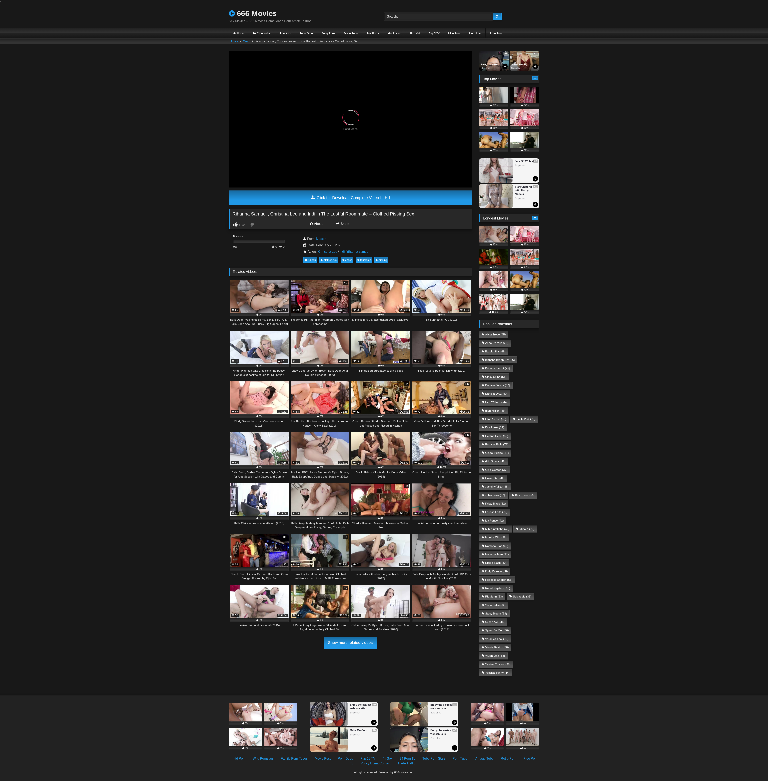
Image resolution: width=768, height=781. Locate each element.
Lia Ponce (494, 520)
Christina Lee (327, 251)
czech (348, 259)
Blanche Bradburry (500, 359)
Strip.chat (485, 68)
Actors (287, 33)
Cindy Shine (495, 376)
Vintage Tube (484, 758)
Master (321, 238)
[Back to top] (755, 770)
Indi (342, 251)
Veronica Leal (496, 638)
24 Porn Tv (407, 758)
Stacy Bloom (496, 613)
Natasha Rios (496, 546)
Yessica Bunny (497, 672)
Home (241, 33)
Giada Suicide (497, 452)
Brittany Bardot (497, 368)
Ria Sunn (494, 596)
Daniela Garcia (497, 385)
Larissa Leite (496, 512)
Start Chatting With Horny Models (519, 64)
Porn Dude (345, 758)
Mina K (527, 529)
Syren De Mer (497, 630)
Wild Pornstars (263, 758)
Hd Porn (240, 758)
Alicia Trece (495, 334)
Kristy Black (495, 503)
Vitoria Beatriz (497, 647)
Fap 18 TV (367, 758)
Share (344, 223)
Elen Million (495, 410)
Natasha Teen (497, 554)
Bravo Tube (350, 33)
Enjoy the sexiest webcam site (491, 64)
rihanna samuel (358, 251)
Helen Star (495, 478)
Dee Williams (496, 402)
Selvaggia (522, 596)
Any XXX (434, 33)
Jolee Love (495, 495)
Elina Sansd (495, 419)
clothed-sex (330, 259)
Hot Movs (475, 33)
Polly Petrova (496, 571)
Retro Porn (508, 758)
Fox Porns (373, 33)
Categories (264, 33)
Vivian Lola (495, 655)
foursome (365, 259)
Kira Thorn (525, 495)
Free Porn (496, 33)
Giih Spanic (495, 461)
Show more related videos (350, 642)
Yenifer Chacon (498, 664)
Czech (246, 41)
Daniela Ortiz (496, 393)
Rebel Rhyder (497, 588)
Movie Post (323, 758)
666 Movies (255, 13)
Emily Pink (525, 419)
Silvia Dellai (495, 605)
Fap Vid (415, 33)
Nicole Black (496, 562)
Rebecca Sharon (498, 579)
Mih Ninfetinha (497, 529)
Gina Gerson (496, 469)
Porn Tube (460, 758)
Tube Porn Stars (433, 758)
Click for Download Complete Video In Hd (352, 197)
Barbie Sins (495, 351)
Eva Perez (494, 427)
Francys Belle (496, 444)
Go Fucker (395, 33)
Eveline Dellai (496, 436)
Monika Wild (496, 537)
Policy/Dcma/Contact (375, 763)
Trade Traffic (406, 763)
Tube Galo (306, 33)
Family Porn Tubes (294, 758)
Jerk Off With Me (525, 161)
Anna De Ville (496, 342)
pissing (383, 259)
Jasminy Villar (497, 486)
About (317, 223)
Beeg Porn (328, 33)
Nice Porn (454, 33)
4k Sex (387, 758)
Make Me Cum (358, 730)
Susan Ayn (495, 621)
